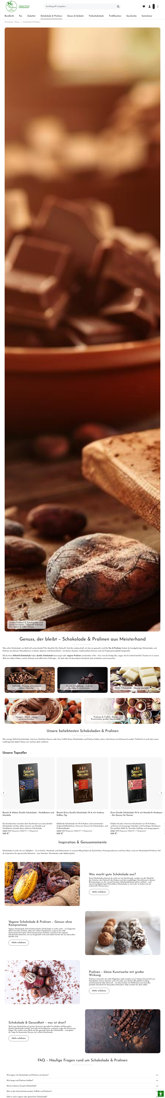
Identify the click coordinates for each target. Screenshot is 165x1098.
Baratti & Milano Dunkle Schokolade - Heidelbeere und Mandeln (28, 814)
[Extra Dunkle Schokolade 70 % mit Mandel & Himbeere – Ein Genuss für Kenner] (136, 783)
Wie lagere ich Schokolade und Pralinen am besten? (27, 1075)
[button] (161, 1094)
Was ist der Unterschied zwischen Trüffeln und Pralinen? (29, 1091)
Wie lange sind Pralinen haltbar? (20, 1080)
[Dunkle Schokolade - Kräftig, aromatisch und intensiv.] (82, 680)
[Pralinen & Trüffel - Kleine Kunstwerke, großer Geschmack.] (122, 711)
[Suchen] (118, 6)
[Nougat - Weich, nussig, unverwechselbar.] (43, 711)
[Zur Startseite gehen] (18, 6)
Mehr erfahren (99, 892)
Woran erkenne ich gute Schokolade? (21, 1086)
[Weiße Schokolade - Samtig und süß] (135, 680)
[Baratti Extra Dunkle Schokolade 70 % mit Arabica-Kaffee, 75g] (83, 783)
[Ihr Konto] (149, 6)
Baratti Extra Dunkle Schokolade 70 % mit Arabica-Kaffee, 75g (80, 814)
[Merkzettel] (143, 6)
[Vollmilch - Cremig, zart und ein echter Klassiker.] (30, 680)
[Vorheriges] (4, 793)
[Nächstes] (161, 793)
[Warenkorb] (154, 6)
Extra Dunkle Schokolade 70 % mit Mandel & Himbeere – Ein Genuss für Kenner (136, 814)
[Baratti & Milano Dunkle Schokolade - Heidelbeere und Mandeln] (29, 783)
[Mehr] (157, 6)
